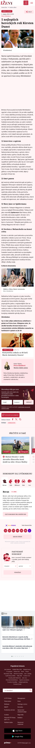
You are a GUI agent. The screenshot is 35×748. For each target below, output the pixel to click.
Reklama (6, 704)
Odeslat (29, 402)
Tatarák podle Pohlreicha (14, 678)
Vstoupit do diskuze (11, 415)
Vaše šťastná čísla (27, 525)
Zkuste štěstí (17, 537)
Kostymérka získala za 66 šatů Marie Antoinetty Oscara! (15, 353)
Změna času (17, 671)
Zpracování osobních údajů (22, 711)
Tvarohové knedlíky (12, 682)
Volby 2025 (19, 675)
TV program (9, 671)
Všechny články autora (21, 368)
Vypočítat (17, 572)
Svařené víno (26, 675)
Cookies (6, 715)
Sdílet (28, 12)
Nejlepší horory (27, 669)
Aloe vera (24, 678)
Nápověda (20, 715)
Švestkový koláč (17, 684)
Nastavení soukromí (20, 723)
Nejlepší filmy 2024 (17, 669)
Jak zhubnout (7, 669)
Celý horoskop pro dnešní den (15, 514)
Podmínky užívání (9, 710)
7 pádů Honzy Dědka (10, 675)
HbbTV (6, 707)
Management (21, 698)
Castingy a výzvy (22, 704)
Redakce (20, 717)
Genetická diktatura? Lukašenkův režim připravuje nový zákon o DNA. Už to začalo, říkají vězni (17, 647)
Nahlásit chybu (8, 722)
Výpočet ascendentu (24, 680)
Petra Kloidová (6, 16)
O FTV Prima (7, 698)
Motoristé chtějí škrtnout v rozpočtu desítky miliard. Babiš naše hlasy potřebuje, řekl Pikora (16, 638)
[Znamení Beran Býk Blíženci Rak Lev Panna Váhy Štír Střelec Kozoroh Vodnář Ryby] (18, 402)
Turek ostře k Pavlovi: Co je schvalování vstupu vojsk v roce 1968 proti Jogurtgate (16, 629)
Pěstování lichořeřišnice (12, 680)
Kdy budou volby (8, 673)
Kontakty (20, 707)
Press (19, 701)
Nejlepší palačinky (23, 682)
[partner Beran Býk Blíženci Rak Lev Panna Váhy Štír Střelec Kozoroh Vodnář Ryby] (24, 566)
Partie (22, 671)
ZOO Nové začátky (18, 673)
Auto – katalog (27, 673)
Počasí (27, 671)
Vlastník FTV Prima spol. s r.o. (9, 718)
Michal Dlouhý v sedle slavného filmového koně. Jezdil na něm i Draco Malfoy (15, 459)
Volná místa (7, 701)
